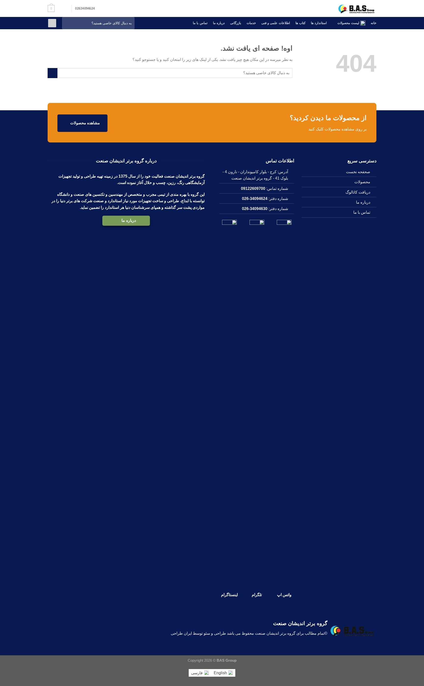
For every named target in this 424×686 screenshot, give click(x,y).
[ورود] (52, 23)
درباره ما (219, 23)
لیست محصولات (348, 23)
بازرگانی (235, 23)
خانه (373, 23)
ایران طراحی (181, 633)
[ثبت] (67, 23)
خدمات (251, 23)
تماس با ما (200, 23)
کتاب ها (300, 23)
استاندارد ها (319, 23)
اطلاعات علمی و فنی (275, 23)
